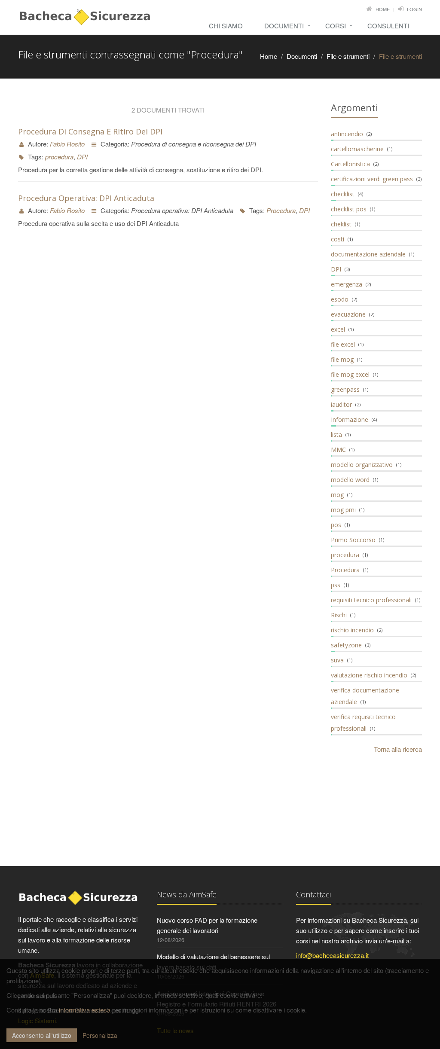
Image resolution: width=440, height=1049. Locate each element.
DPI (82, 156)
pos (336, 525)
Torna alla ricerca (398, 748)
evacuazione (348, 314)
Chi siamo (226, 25)
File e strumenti (348, 56)
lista (336, 434)
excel (338, 329)
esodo (339, 299)
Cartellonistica (350, 164)
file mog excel (350, 374)
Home (383, 9)
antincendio (347, 134)
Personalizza (99, 1035)
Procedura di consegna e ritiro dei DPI (90, 131)
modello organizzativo (362, 464)
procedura (59, 156)
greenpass (345, 389)
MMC (338, 449)
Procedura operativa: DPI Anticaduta (86, 198)
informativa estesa (84, 1009)
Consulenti (388, 25)
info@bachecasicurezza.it (332, 955)
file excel (343, 344)
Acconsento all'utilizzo (41, 1035)
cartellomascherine (357, 149)
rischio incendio (352, 630)
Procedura (281, 210)
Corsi (335, 25)
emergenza (346, 284)
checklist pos (349, 209)
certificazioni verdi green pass (372, 179)
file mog (342, 359)
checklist (342, 194)
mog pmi (343, 510)
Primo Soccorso (353, 540)
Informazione (349, 419)
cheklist (341, 224)
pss (335, 585)
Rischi (339, 615)
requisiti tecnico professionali (371, 600)
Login (414, 9)
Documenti (284, 25)
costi (337, 239)
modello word (350, 480)
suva (337, 660)
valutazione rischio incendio (369, 675)
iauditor (341, 404)
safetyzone (346, 645)
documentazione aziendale (368, 254)
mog (337, 495)
